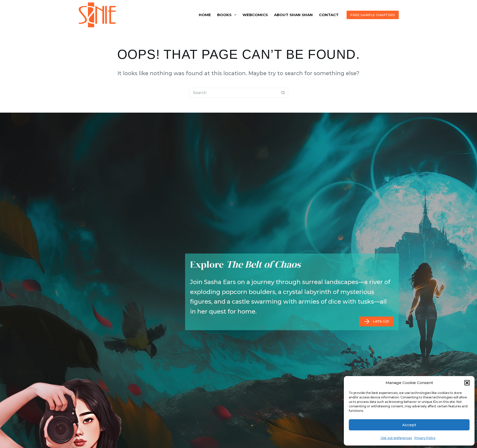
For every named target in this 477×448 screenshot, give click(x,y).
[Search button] (283, 93)
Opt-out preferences (396, 438)
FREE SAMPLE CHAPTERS (372, 15)
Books (224, 14)
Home (205, 14)
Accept (409, 424)
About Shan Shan (293, 14)
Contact (329, 14)
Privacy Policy (425, 438)
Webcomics (255, 14)
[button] (467, 382)
